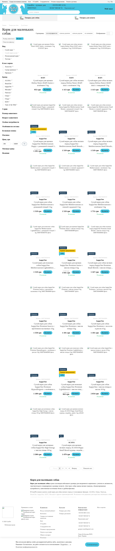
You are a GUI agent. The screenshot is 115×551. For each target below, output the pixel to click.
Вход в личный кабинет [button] (47, 511)
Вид (3, 46)
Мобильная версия (9, 525)
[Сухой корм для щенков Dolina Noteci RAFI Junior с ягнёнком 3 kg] (43, 56)
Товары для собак (32, 18)
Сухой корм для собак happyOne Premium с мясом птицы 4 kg (71, 326)
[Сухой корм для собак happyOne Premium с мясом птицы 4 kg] (71, 299)
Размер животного (9, 113)
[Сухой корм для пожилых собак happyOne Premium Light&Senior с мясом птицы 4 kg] (71, 360)
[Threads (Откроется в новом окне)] (90, 2)
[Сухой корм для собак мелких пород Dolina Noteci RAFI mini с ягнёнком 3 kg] (71, 56)
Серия (4, 109)
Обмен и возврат (45, 535)
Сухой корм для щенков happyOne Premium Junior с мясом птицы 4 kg (71, 265)
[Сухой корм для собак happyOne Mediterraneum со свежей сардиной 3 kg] (71, 177)
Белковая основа (9, 131)
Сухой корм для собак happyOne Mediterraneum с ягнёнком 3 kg (100, 204)
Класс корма (7, 63)
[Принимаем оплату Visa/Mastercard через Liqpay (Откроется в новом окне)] (29, 512)
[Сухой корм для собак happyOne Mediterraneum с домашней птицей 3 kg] (43, 177)
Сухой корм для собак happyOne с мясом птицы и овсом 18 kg (100, 386)
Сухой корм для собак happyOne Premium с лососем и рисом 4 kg (100, 326)
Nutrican (103, 492)
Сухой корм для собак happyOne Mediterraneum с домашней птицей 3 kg (43, 204)
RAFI (46, 494)
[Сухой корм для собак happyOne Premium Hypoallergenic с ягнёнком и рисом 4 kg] (43, 360)
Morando (52, 494)
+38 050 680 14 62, (59, 5)
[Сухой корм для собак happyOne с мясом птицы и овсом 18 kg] (100, 360)
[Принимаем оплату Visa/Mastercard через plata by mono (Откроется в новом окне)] (29, 517)
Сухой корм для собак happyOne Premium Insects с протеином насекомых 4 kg (42, 326)
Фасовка (5, 135)
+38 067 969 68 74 (55, 8)
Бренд (4, 77)
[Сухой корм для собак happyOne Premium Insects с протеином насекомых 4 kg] (43, 299)
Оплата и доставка (71, 1)
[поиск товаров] (78, 12)
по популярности (51, 33)
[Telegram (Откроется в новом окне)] (93, 2)
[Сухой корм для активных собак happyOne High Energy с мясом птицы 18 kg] (43, 420)
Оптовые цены (8, 149)
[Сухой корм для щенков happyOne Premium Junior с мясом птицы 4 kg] (71, 238)
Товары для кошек (87, 18)
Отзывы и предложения (57, 1)
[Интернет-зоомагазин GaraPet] (7, 512)
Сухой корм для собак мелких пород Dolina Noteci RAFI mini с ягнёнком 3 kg (71, 82)
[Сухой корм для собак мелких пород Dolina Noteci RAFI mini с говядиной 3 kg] (100, 56)
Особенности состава (10, 126)
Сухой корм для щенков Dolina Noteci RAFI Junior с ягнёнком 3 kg (43, 82)
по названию (89, 33)
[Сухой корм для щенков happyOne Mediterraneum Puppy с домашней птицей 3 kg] (43, 116)
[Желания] (96, 9)
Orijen (98, 492)
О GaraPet (35, 1)
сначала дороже (77, 33)
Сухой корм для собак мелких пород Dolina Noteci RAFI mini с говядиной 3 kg (100, 82)
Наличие (5, 153)
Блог (29, 1)
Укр (109, 1)
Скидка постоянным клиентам (18, 1)
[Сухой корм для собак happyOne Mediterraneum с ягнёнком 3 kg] (100, 177)
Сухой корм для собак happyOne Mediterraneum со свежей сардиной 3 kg (71, 204)
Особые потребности (10, 122)
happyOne (41, 494)
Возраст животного (10, 118)
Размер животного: (9, 38)
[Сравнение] (90, 9)
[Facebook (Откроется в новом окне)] (99, 2)
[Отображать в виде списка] (111, 33)
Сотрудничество (44, 1)
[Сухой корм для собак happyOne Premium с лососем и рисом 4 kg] (100, 299)
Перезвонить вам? (70, 8)
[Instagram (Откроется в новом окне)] (96, 2)
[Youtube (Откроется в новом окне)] (101, 2)
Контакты (5, 1)
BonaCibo (33, 494)
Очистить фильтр (8, 42)
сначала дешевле (65, 33)
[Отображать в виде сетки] (108, 33)
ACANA (92, 492)
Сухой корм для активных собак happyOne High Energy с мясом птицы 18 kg (43, 447)
